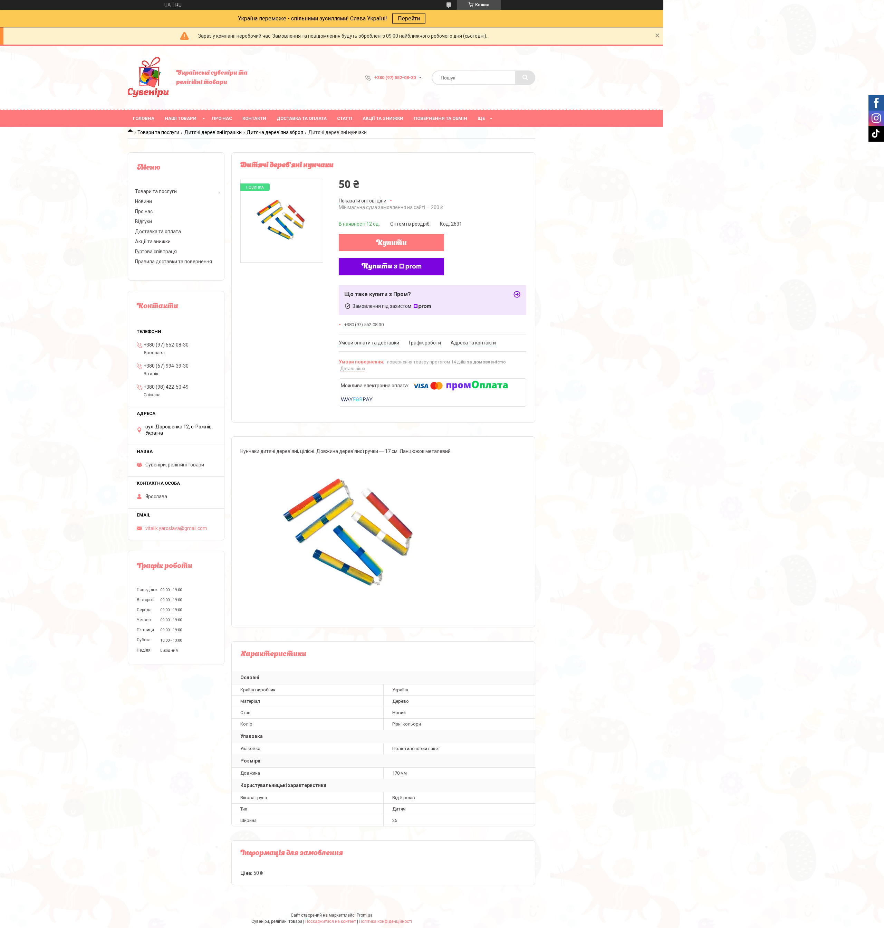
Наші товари (180, 118)
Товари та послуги (158, 132)
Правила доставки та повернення (173, 261)
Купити (391, 243)
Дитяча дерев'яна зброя (275, 132)
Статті (344, 118)
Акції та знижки (383, 118)
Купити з (379, 266)
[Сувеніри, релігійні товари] (148, 77)
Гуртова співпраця (156, 251)
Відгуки (143, 221)
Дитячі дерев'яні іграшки (213, 132)
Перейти (409, 18)
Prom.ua (365, 915)
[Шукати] (525, 77)
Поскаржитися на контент (330, 921)
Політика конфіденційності (385, 921)
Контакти (254, 118)
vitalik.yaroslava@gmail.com (176, 528)
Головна (143, 118)
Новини (143, 201)
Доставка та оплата (302, 118)
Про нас (222, 118)
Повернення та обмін (440, 118)
